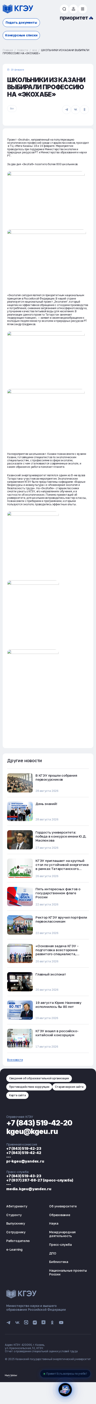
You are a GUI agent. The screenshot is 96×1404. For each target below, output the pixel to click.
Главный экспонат (50, 974)
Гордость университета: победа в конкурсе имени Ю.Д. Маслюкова (60, 836)
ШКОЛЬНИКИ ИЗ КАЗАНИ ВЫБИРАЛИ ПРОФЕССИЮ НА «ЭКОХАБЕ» (46, 51)
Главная (8, 50)
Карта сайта (17, 1095)
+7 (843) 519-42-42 (23, 1152)
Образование (59, 1215)
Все (12, 108)
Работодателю (18, 1241)
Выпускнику (15, 1223)
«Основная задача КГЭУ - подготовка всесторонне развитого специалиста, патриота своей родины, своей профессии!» (61, 954)
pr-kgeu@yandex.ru (25, 1161)
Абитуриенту (16, 1206)
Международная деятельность (62, 1234)
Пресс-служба (60, 1244)
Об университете (63, 1206)
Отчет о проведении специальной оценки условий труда (41, 1351)
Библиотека (58, 1262)
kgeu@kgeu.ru (32, 1131)
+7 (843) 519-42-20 (39, 1123)
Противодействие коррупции (29, 1086)
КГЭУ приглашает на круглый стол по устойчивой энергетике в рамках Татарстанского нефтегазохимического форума (62, 867)
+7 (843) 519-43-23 (23, 1176)
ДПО (52, 1253)
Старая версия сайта (69, 1086)
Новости (22, 50)
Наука (53, 1223)
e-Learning (14, 1249)
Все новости (15, 1059)
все (34, 50)
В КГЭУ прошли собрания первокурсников (56, 777)
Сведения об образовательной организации (39, 1078)
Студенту (13, 1215)
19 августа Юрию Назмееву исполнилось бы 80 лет (58, 1004)
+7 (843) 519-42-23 (23, 1148)
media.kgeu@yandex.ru (28, 1189)
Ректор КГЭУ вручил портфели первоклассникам (61, 919)
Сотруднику (15, 1232)
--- (8, 1157)
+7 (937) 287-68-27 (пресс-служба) (39, 1180)
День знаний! (46, 804)
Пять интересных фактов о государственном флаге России (57, 893)
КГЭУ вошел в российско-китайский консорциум (56, 1033)
